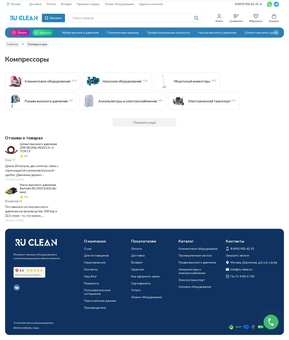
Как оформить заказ (145, 276)
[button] (276, 32)
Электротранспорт (192, 280)
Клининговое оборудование (198, 248)
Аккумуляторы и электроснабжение (192, 271)
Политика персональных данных (33, 322)
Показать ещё (144, 122)
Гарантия (137, 269)
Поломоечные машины (123, 32)
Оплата (51, 4)
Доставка (35, 4)
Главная (12, 44)
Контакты (91, 269)
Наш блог (90, 276)
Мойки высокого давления (80, 32)
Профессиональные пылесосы (168, 32)
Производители (95, 307)
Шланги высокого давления (264, 32)
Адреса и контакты (151, 4)
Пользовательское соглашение (97, 291)
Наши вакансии (95, 262)
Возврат (66, 4)
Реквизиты (91, 283)
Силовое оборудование (195, 286)
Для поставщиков (96, 255)
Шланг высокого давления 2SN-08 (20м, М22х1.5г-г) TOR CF (38, 147)
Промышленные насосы (195, 255)
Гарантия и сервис (88, 4)
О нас (88, 248)
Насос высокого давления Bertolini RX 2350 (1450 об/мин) (38, 188)
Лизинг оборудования (119, 4)
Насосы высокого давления (217, 32)
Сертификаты (140, 283)
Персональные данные (100, 300)
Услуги (135, 290)
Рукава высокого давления (197, 262)
